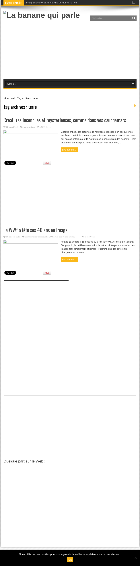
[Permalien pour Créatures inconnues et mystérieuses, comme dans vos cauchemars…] (30, 133)
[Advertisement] (69, 48)
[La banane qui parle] (41, 15)
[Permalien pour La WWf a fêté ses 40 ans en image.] (30, 242)
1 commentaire (28, 127)
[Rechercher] (134, 18)
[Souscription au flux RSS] (135, 105)
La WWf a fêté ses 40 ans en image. (35, 230)
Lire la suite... (69, 149)
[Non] (135, 558)
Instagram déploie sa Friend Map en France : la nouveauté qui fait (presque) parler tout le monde (73, 2)
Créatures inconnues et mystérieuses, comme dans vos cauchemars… (66, 120)
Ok (70, 559)
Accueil (11, 98)
